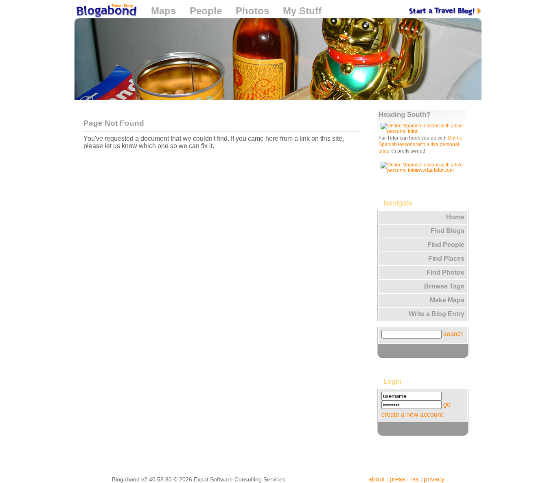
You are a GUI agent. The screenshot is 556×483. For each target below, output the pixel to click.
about (376, 479)
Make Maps (447, 300)
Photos (252, 10)
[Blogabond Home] (105, 12)
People (206, 10)
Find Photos (445, 272)
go (447, 404)
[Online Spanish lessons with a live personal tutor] (423, 131)
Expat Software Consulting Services (239, 479)
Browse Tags (444, 286)
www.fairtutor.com (434, 170)
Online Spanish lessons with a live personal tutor (420, 144)
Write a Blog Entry (436, 313)
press (397, 479)
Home (455, 217)
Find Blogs (447, 230)
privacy (434, 479)
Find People (445, 244)
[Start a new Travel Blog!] (445, 10)
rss (414, 479)
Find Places (446, 258)
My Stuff (302, 10)
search (453, 333)
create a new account (412, 414)
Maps (163, 10)
